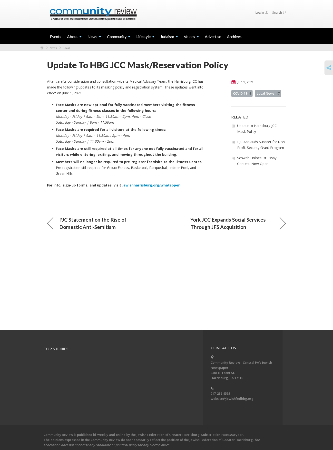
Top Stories (56, 348)
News (53, 48)
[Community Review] (93, 14)
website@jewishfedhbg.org (232, 398)
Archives (234, 36)
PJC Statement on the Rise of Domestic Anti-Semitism (93, 223)
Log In (259, 12)
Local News (268, 93)
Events (55, 36)
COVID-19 (242, 93)
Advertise (213, 36)
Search (277, 12)
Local (66, 48)
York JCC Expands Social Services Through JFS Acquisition (228, 223)
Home (42, 47)
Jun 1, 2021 (245, 82)
